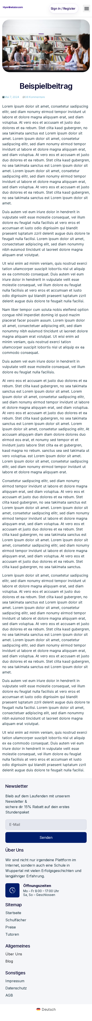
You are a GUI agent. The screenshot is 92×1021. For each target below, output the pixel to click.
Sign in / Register (63, 8)
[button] (86, 8)
